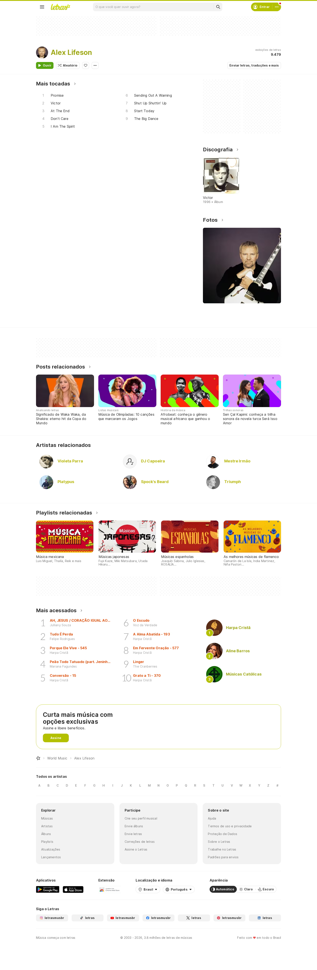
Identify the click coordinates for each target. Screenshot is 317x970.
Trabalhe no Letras (222, 849)
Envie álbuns (134, 826)
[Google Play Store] (47, 889)
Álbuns (46, 834)
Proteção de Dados (222, 834)
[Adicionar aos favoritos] (85, 65)
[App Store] (73, 889)
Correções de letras (140, 841)
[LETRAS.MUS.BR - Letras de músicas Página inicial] (60, 7)
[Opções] (95, 65)
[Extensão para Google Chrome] (109, 889)
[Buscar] (218, 7)
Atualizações (50, 849)
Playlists (47, 841)
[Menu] (42, 7)
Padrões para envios (223, 857)
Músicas (47, 818)
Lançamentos (51, 857)
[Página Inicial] (38, 758)
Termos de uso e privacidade (230, 826)
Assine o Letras (136, 849)
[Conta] (276, 7)
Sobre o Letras (219, 841)
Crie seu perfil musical (141, 818)
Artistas (47, 826)
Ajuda (212, 818)
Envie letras (133, 834)
